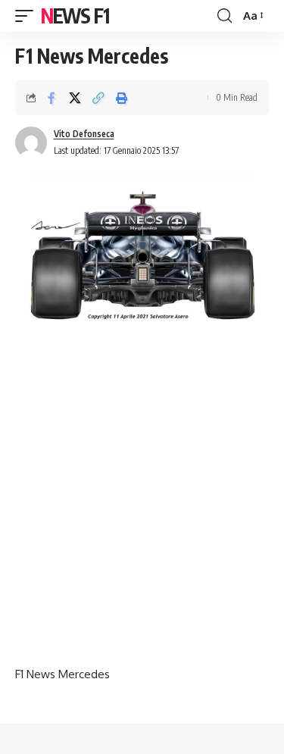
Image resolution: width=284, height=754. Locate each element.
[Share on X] (75, 98)
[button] (28, 16)
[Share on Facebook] (51, 98)
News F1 (75, 15)
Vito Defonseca (84, 133)
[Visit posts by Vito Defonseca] (31, 142)
